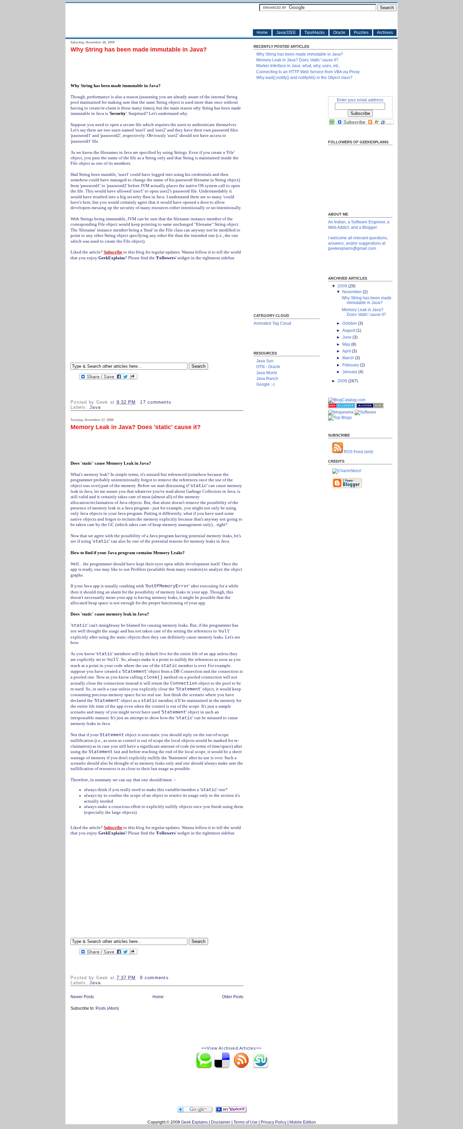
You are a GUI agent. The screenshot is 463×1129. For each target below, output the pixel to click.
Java (95, 407)
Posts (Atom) (107, 1008)
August (349, 330)
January (350, 371)
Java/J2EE (286, 32)
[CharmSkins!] (346, 470)
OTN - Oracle (268, 366)
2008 (343, 381)
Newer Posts (82, 996)
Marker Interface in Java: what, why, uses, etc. (298, 65)
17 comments (156, 402)
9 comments (154, 977)
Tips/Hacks (314, 32)
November (352, 291)
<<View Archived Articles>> (231, 1048)
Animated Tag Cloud (272, 323)
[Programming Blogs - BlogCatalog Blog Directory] (346, 400)
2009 (343, 286)
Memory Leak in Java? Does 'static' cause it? (136, 427)
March (348, 358)
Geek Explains (194, 1122)
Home (262, 32)
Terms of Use (246, 1122)
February (351, 365)
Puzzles (361, 32)
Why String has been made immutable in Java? (139, 49)
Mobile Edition (302, 1122)
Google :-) (265, 384)
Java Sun (265, 361)
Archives (385, 32)
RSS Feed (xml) (358, 451)
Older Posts (232, 996)
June (347, 337)
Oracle (339, 32)
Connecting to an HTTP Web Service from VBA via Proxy (308, 71)
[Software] (365, 412)
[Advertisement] (150, 66)
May (346, 344)
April (347, 351)
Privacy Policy (273, 1122)
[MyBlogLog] (332, 123)
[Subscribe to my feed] (175, 1111)
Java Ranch (267, 378)
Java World (266, 372)
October (350, 323)
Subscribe (113, 252)
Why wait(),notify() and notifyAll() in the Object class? (304, 77)
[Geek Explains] (232, 1111)
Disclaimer (220, 1122)
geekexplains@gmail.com (352, 248)
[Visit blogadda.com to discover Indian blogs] (341, 406)
